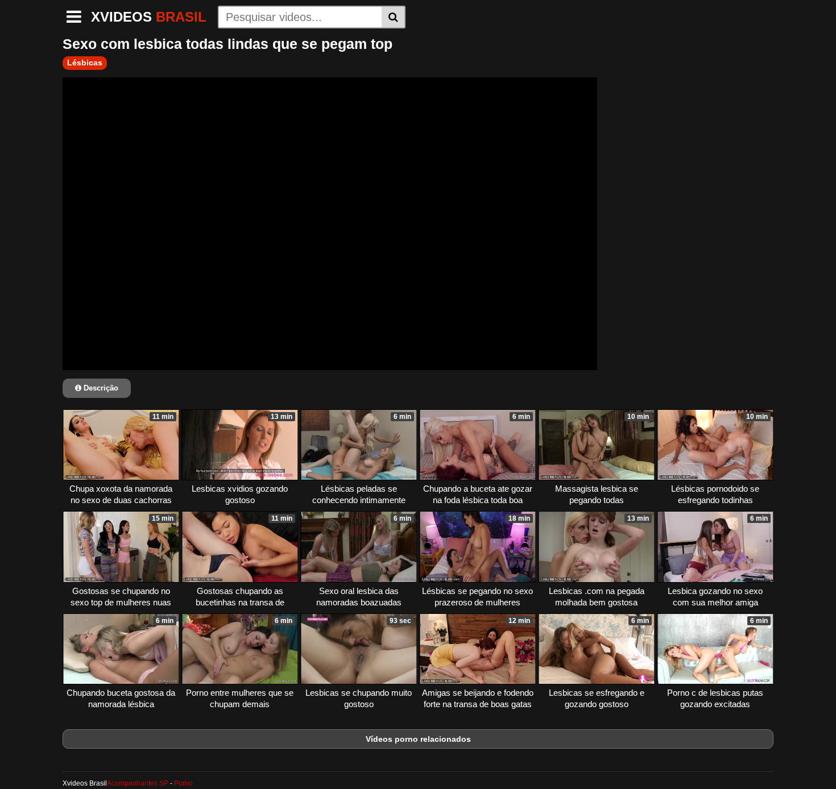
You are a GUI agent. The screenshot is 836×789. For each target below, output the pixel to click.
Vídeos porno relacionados (418, 739)
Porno (183, 783)
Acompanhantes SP (137, 783)
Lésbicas (84, 62)
